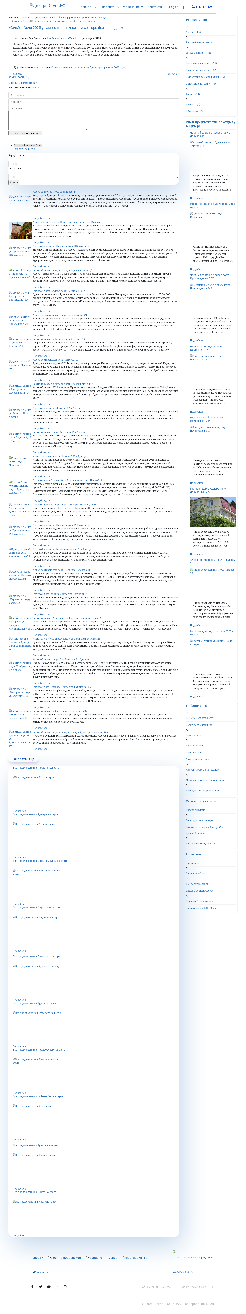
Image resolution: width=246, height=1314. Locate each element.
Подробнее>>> (41, 218)
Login (173, 7)
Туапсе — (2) (193, 104)
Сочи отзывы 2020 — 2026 (201, 908)
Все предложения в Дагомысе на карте (37, 957)
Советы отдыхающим (199, 724)
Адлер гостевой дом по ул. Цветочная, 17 (206, 348)
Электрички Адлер (197, 759)
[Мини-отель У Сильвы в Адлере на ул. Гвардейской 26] (20, 645)
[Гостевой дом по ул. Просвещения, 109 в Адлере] (20, 254)
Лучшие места (194, 745)
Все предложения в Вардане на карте (36, 907)
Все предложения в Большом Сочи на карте (40, 861)
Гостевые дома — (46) (198, 52)
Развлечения (194, 735)
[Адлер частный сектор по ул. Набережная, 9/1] (20, 323)
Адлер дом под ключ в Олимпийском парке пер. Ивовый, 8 (68, 222)
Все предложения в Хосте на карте (34, 1192)
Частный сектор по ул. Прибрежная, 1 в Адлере (61, 659)
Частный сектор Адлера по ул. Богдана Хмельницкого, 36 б (68, 618)
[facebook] (32, 1287)
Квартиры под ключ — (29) (201, 70)
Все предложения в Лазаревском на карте (39, 1050)
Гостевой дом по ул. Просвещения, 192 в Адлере (61, 525)
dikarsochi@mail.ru (198, 1287)
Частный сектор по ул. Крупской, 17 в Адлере (59, 432)
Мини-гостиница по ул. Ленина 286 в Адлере (60, 456)
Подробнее (19, 810)
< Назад (17, 73)
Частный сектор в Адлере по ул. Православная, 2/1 (63, 270)
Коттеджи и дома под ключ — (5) (205, 76)
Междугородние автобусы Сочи (205, 780)
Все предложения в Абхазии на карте (36, 768)
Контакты (155, 7)
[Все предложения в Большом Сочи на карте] (96, 885)
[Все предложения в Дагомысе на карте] (96, 981)
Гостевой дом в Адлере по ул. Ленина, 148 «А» (60, 290)
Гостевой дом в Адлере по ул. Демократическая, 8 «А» (64, 504)
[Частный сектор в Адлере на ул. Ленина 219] (20, 345)
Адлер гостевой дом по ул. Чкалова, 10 (55, 359)
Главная (85, 7)
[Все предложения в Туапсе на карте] (96, 1170)
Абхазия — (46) (194, 111)
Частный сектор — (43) (199, 42)
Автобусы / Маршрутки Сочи (203, 790)
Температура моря (197, 883)
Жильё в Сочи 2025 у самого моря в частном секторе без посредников (67, 27)
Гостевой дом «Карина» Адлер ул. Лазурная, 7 (60, 594)
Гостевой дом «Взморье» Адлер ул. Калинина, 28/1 (62, 687)
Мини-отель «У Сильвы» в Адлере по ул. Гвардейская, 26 (66, 638)
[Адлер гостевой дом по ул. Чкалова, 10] (20, 368)
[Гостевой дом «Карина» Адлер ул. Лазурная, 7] (20, 602)
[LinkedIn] (57, 1287)
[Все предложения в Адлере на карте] (96, 839)
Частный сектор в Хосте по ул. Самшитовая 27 (60, 711)
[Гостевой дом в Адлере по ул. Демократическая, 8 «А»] (20, 511)
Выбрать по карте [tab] (24, 148)
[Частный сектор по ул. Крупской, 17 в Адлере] (20, 440)
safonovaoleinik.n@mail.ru (64, 38)
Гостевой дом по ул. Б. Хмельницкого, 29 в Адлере (62, 549)
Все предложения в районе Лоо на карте (38, 1096)
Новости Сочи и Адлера (200, 901)
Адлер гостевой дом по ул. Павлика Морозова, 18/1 (63, 569)
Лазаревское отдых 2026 (200, 843)
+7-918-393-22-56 (162, 1287)
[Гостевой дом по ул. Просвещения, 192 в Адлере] (20, 533)
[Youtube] (48, 1287)
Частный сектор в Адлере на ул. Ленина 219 (59, 339)
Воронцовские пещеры (200, 820)
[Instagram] (65, 1287)
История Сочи (194, 752)
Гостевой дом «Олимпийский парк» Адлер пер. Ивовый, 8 (67, 480)
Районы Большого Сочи (200, 717)
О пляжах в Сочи (196, 873)
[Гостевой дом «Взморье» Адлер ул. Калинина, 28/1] (20, 695)
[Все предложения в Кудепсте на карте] (96, 1028)
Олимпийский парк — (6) (201, 83)
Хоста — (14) (193, 94)
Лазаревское (71, 1258)
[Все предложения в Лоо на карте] (96, 792)
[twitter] (40, 1287)
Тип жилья (15, 168)
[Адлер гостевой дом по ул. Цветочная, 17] (213, 369)
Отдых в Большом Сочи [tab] (28, 145)
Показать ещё (23, 759)
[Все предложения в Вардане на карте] (96, 932)
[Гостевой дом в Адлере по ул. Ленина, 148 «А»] (20, 299)
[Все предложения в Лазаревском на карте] (96, 1074)
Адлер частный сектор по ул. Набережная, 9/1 (60, 315)
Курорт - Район (17, 155)
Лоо (54, 1258)
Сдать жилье (201, 6)
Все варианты (136, 1258)
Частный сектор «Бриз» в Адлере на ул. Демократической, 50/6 (70, 732)
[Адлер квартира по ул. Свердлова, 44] (20, 203)
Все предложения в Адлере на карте (35, 814)
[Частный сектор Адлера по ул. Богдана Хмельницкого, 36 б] (20, 624)
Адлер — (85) (193, 32)
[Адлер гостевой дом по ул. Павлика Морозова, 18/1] (20, 578)
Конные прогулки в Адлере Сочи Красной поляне (205, 830)
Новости (37, 1258)
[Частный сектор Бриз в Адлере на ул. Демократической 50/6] (20, 739)
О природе (192, 863)
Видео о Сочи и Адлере (200, 890)
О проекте (106, 7)
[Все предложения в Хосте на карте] (96, 1217)
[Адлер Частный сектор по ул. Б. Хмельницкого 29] (20, 556)
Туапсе (112, 1258)
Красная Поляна (195, 809)
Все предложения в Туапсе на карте (35, 1145)
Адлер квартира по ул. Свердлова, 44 (54, 191)
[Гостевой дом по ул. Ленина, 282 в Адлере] (20, 416)
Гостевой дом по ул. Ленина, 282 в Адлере (57, 408)
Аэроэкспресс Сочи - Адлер (202, 769)
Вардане (95, 1258)
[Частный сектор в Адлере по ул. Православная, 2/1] (20, 277)
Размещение (131, 7)
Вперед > (173, 73)
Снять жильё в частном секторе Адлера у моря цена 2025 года (88, 67)
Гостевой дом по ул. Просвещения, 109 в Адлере (61, 246)
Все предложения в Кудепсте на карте (36, 1003)
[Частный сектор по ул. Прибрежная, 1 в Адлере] (20, 669)
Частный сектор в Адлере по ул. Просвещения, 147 (63, 383)
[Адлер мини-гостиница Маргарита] (20, 464)
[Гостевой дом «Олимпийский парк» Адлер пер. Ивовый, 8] (20, 489)
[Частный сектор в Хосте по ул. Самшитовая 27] (20, 717)
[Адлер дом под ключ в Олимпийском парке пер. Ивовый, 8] (20, 230)
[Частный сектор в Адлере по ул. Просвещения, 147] (20, 392)
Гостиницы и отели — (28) (201, 63)
